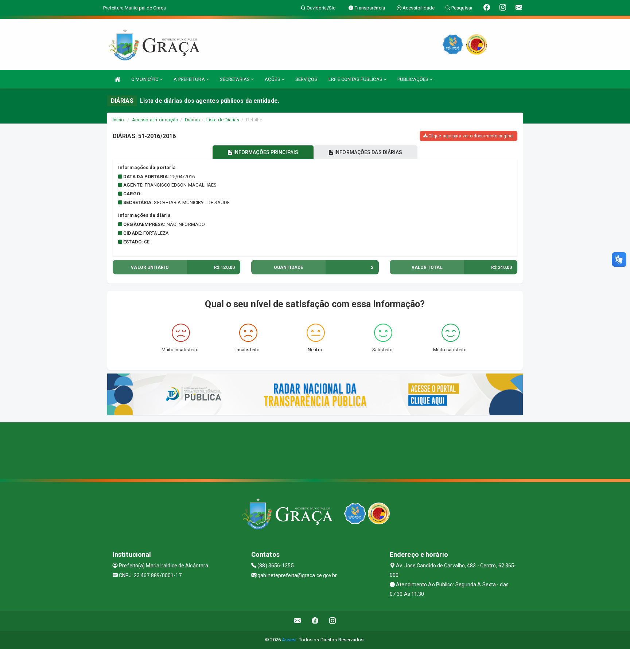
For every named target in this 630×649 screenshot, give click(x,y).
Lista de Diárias (223, 119)
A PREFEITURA (190, 79)
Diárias (192, 119)
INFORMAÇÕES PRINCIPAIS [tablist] (265, 152)
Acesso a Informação (155, 119)
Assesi (289, 639)
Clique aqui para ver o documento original (470, 135)
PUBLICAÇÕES (413, 79)
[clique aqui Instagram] (332, 620)
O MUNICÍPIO (145, 79)
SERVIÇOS (306, 79)
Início (118, 119)
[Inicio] (117, 79)
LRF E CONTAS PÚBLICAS (356, 79)
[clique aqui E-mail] (297, 620)
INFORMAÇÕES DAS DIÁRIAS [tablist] (367, 152)
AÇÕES (273, 79)
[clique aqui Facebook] (315, 620)
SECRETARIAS (235, 79)
